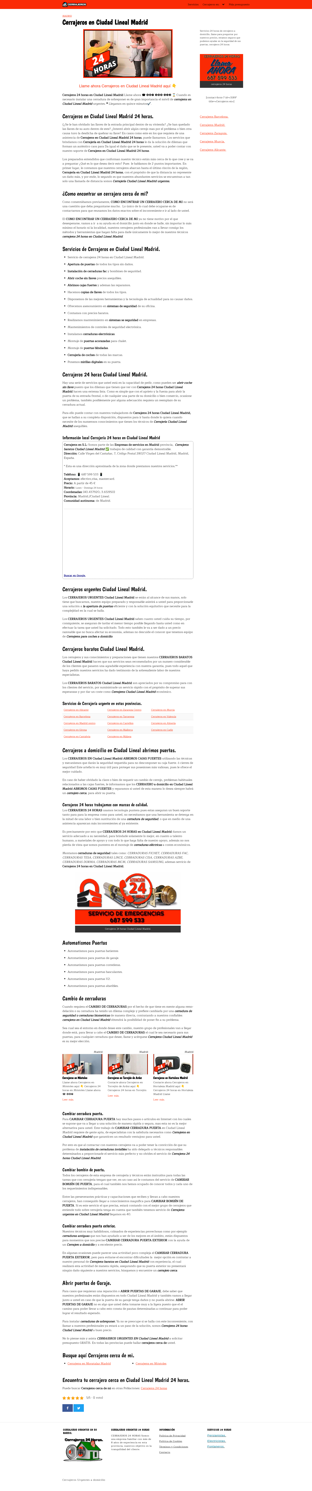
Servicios (193, 4)
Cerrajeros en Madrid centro (79, 723)
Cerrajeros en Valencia (163, 717)
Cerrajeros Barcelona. (214, 116)
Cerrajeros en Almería (163, 723)
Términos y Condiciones (173, 1447)
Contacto (164, 1452)
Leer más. (68, 1100)
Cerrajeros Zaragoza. (213, 133)
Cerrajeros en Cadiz (162, 730)
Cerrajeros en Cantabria (77, 737)
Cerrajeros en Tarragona (120, 717)
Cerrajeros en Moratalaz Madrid (89, 1363)
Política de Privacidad (172, 1436)
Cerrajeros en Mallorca (120, 730)
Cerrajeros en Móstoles (151, 1363)
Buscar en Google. (75, 575)
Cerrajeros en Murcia (163, 710)
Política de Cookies (170, 1441)
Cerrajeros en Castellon (120, 723)
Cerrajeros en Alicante (76, 710)
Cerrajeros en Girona (75, 730)
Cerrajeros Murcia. (212, 141)
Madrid (67, 16)
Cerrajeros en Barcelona (77, 717)
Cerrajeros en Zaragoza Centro (124, 710)
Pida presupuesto (239, 4)
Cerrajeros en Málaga (119, 737)
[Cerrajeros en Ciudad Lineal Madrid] (128, 898)
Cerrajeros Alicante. (213, 149)
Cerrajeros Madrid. (212, 125)
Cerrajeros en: (211, 4)
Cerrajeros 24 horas (154, 1388)
